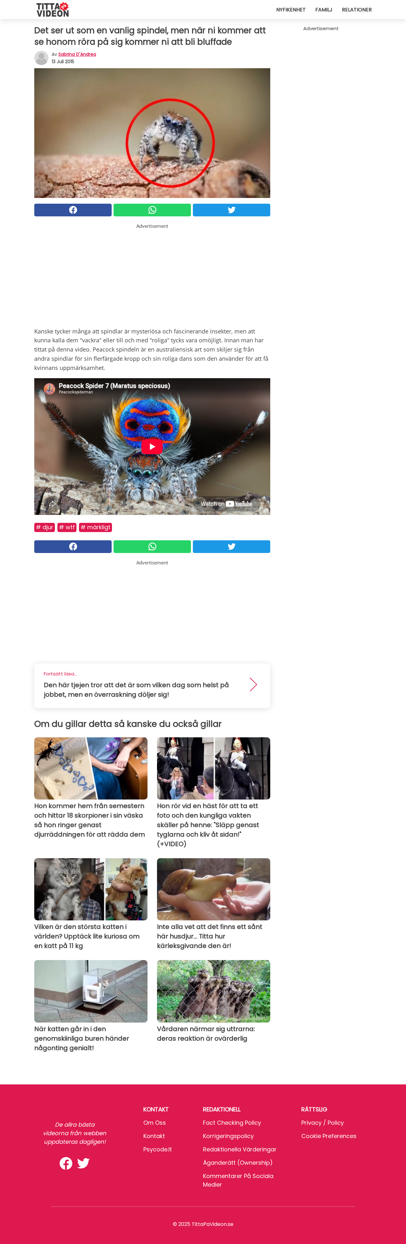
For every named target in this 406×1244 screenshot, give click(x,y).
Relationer (357, 9)
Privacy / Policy (322, 1123)
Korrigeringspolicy (228, 1136)
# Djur (44, 527)
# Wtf (67, 527)
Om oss (154, 1123)
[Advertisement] (152, 274)
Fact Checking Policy (232, 1123)
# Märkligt (95, 527)
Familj (323, 9)
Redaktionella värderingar (240, 1149)
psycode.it (157, 1149)
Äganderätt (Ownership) (238, 1163)
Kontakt (154, 1136)
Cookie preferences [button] (329, 1136)
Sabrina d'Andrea (77, 54)
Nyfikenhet (291, 9)
